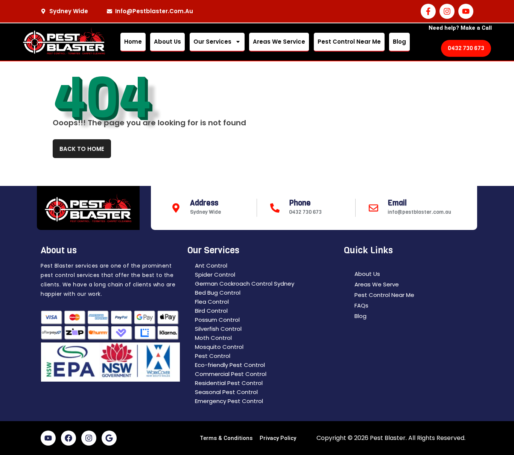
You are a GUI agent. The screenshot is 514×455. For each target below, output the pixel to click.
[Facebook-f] (428, 11)
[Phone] (275, 208)
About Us (167, 42)
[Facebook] (68, 438)
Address (204, 203)
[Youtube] (465, 11)
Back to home (81, 149)
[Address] (176, 208)
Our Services (212, 42)
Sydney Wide (205, 212)
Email (397, 203)
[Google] (109, 438)
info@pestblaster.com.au (419, 212)
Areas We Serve (376, 284)
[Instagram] (447, 11)
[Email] (373, 208)
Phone (300, 203)
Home (133, 42)
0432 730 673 (305, 212)
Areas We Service (279, 42)
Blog (399, 42)
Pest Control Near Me (349, 42)
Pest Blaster (388, 438)
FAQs (361, 305)
